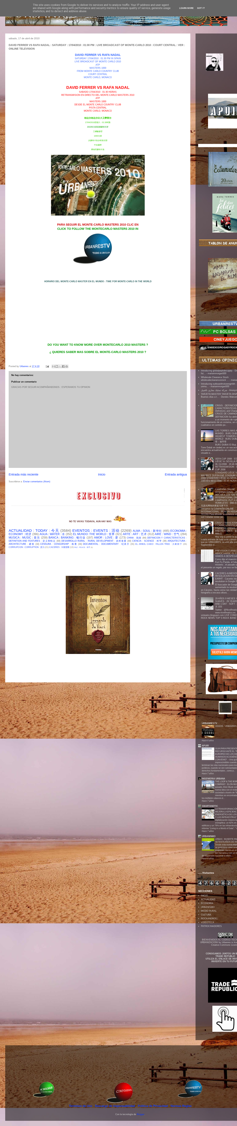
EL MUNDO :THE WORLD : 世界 (94, 534)
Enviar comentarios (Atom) (36, 481)
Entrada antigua (176, 474)
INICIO (204, 895)
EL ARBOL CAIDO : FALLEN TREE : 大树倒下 (158, 544)
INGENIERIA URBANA (213, 778)
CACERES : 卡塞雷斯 (59, 547)
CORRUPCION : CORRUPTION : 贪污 (26, 547)
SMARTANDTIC (210, 806)
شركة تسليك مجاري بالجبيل (214, 390)
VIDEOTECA (207, 922)
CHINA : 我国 (134, 537)
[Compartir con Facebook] (63, 366)
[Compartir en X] (60, 366)
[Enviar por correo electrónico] (53, 366)
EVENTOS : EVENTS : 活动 (95, 530)
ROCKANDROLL (209, 918)
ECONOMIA (207, 903)
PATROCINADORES (211, 926)
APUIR (205, 745)
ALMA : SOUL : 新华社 (147, 530)
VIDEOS (219, 726)
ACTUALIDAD (208, 899)
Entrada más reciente (23, 474)
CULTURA (206, 914)
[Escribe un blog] (56, 366)
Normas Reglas (181, 1106)
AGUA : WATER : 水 (52, 534)
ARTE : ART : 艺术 (135, 534)
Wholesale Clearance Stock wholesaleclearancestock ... (215, 378)
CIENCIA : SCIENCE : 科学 (147, 541)
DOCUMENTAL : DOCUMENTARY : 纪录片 (106, 544)
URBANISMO (208, 907)
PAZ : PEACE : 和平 (82, 547)
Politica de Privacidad (153, 1106)
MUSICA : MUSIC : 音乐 (24, 537)
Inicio (101, 474)
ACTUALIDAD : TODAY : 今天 (34, 530)
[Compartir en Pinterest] (66, 366)
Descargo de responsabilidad (115, 1106)
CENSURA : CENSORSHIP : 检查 (58, 544)
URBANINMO (208, 836)
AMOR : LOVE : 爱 (106, 537)
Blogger (140, 1114)
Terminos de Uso (81, 1106)
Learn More (186, 8)
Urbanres (226, 942)
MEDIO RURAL (209, 911)
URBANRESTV (209, 723)
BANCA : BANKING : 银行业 (67, 537)
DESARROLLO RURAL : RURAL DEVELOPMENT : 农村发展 (93, 541)
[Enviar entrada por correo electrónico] (47, 366)
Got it (201, 8)
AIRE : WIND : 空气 (167, 534)
